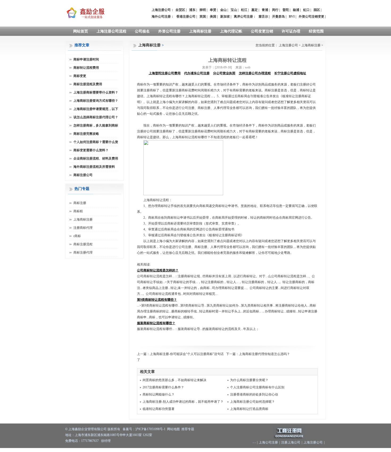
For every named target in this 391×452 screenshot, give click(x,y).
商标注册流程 (83, 244)
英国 (202, 16)
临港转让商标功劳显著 (158, 409)
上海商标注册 (200, 31)
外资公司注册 (169, 31)
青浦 (265, 10)
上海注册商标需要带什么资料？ (95, 92)
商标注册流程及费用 (87, 84)
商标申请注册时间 (86, 59)
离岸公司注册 (243, 16)
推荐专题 (187, 429)
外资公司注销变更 (311, 16)
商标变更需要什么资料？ (91, 150)
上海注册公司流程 (111, 31)
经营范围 (316, 31)
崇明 (202, 10)
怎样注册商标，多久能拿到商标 (95, 125)
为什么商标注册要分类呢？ (249, 380)
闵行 (275, 10)
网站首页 (80, 31)
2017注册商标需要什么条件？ (163, 387)
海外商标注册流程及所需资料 (94, 167)
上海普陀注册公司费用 (165, 73)
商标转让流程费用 (86, 68)
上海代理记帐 (231, 31)
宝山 (234, 10)
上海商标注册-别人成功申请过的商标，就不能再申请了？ (183, 402)
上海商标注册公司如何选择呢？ (252, 402)
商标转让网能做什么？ (158, 394)
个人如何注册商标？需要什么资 (95, 142)
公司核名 (142, 31)
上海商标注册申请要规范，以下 (95, 109)
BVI (292, 16)
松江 (244, 10)
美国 (213, 16)
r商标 (77, 236)
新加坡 (225, 16)
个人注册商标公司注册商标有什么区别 (257, 387)
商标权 (78, 211)
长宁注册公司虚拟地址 (290, 73)
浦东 (192, 10)
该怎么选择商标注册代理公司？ (95, 117)
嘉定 (254, 10)
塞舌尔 (263, 16)
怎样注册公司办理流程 (255, 73)
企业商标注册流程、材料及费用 (95, 158)
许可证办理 (291, 31)
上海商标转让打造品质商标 (249, 409)
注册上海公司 (290, 442)
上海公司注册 (268, 442)
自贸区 (180, 10)
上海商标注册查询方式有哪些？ (95, 101)
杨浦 (296, 10)
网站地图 (173, 429)
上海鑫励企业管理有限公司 (87, 429)
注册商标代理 (83, 228)
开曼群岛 (278, 16)
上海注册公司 (288, 45)
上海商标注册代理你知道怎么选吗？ (264, 354)
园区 (317, 10)
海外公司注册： (163, 16)
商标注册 (79, 203)
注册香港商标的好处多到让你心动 (254, 394)
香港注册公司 (186, 16)
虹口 (306, 10)
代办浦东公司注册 (197, 73)
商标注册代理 (83, 252)
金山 (223, 10)
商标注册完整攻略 (86, 134)
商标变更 (79, 76)
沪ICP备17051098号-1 (150, 429)
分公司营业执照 (224, 73)
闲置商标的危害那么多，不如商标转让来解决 (174, 380)
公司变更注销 (262, 31)
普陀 (285, 10)
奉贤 (213, 10)
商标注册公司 (83, 175)
